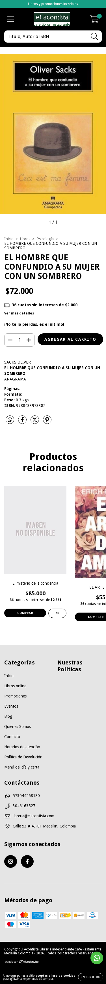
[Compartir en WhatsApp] (10, 419)
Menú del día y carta (21, 767)
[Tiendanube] (22, 963)
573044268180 (26, 795)
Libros (25, 239)
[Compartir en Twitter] (35, 422)
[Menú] (10, 19)
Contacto (12, 736)
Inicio (9, 239)
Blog (8, 716)
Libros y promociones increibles (53, 4)
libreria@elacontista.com (33, 816)
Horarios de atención (22, 747)
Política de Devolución (23, 757)
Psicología (45, 239)
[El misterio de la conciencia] (57, 613)
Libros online (15, 686)
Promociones (15, 696)
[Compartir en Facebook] (23, 422)
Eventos (11, 706)
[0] (94, 21)
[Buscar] (94, 36)
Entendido (91, 977)
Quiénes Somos (17, 726)
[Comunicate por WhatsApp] (96, 958)
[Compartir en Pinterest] (47, 422)
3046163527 (24, 806)
